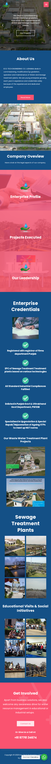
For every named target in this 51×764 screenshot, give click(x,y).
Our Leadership (25, 278)
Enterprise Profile (25, 196)
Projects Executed (25, 237)
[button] (2, 25)
